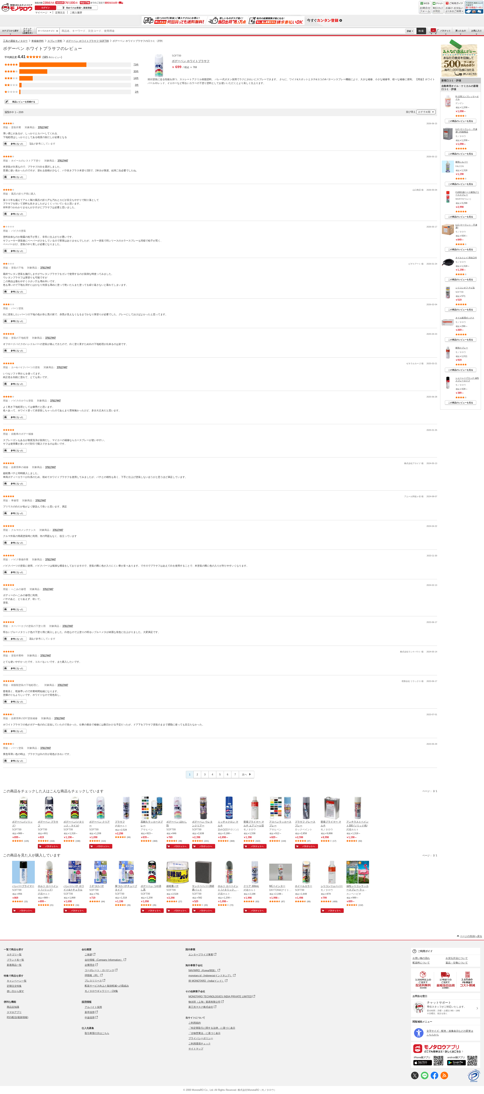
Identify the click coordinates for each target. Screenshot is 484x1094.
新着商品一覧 (14, 965)
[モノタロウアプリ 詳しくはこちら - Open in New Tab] (445, 1048)
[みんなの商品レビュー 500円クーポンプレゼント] (459, 76)
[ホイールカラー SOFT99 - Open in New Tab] (306, 872)
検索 (421, 31)
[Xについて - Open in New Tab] (415, 1078)
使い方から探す (15, 991)
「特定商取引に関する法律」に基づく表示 (211, 1027)
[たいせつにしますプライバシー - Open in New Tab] (473, 1075)
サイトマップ (195, 1048)
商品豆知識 (13, 1006)
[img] (18, 7)
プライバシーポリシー (200, 1038)
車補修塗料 (37, 41)
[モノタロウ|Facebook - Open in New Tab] (434, 1078)
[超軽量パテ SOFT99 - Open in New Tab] (177, 872)
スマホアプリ (14, 1012)
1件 (137, 91)
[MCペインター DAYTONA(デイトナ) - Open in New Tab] (280, 872)
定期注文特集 (14, 986)
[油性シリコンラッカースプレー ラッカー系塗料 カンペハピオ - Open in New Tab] (357, 872)
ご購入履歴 (76, 12)
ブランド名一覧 (15, 959)
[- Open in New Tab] (423, 980)
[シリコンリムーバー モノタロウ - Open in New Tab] (332, 872)
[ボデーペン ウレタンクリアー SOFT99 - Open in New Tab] (203, 808)
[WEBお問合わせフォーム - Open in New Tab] (425, 7)
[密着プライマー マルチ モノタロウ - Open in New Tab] (332, 808)
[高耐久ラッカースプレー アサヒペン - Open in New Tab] (152, 808)
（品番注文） (27, 31)
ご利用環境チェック (199, 1043)
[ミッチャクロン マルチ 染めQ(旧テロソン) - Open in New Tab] (229, 808)
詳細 (409, 31)
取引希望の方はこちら (97, 1033)
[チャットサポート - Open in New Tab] (438, 7)
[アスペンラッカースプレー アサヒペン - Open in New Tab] (280, 808)
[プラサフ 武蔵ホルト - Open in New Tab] (126, 808)
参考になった (17, 144)
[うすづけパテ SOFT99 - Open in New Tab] (100, 872)
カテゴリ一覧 (14, 954)
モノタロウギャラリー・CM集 (101, 991)
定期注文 (60, 12)
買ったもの (460, 31)
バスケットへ (51, 846)
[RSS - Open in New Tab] (444, 1078)
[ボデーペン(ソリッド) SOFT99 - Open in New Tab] (23, 808)
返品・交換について (457, 962)
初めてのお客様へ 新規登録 (79, 8)
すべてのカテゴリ (46, 31)
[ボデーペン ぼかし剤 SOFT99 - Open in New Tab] (177, 808)
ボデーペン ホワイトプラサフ (190, 61)
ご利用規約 (194, 1022)
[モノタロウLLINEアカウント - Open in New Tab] (424, 1078)
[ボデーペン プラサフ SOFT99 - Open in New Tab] (49, 808)
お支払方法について (457, 958)
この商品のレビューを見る (460, 121)
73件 (136, 64)
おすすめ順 (424, 111)
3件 (137, 85)
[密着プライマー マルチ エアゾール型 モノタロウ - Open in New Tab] (255, 808)
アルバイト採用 (93, 1007)
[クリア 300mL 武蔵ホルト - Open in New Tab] (255, 872)
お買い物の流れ (421, 958)
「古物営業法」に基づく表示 (204, 1033)
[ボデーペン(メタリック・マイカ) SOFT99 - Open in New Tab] (75, 808)
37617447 (43, 127)
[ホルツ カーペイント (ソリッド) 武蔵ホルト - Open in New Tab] (49, 872)
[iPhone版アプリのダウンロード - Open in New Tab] (428, 1061)
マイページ (41, 12)
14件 (136, 78)
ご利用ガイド (425, 951)
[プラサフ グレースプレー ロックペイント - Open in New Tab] (306, 808)
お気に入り (476, 31)
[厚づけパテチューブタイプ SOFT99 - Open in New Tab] (126, 872)
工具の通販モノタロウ (15, 41)
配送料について (421, 962)
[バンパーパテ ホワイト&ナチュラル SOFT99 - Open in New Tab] (75, 872)
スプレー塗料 (54, 41)
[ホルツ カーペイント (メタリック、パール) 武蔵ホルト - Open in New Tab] (229, 872)
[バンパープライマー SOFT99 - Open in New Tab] (23, 872)
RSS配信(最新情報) (17, 1017)
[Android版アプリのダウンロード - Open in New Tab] (463, 1061)
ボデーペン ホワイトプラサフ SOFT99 (87, 41)
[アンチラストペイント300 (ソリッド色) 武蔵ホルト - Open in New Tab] (357, 808)
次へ (245, 774)
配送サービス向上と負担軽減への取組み (107, 985)
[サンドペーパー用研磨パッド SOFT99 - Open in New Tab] (203, 872)
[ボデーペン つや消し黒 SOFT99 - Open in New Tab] (152, 872)
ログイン (45, 7)
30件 (136, 71)
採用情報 (87, 1001)
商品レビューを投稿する (23, 102)
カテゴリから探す (10, 31)
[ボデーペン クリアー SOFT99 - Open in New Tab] (100, 808)
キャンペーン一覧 (16, 980)
